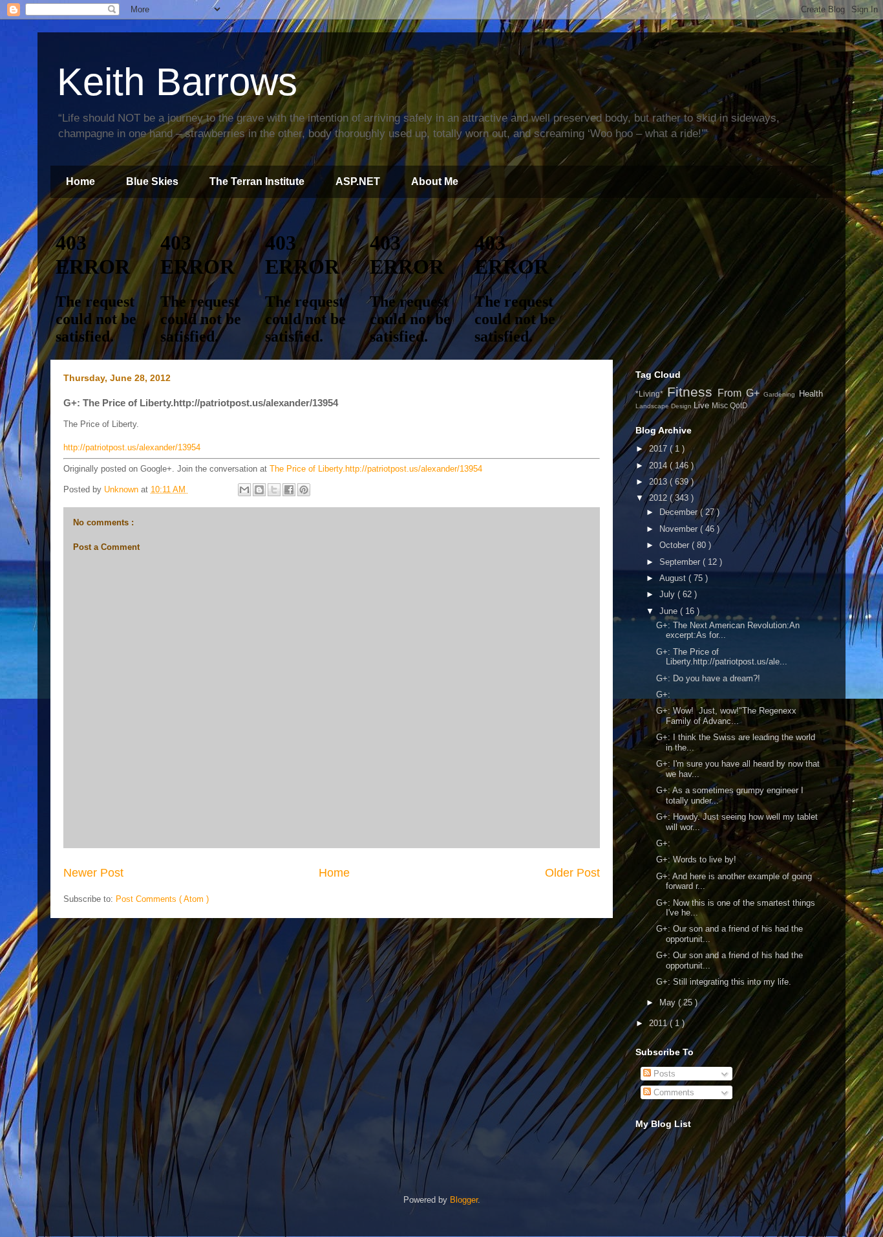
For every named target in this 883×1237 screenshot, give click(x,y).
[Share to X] (274, 489)
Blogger (464, 1200)
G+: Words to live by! (696, 859)
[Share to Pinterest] (303, 489)
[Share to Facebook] (288, 489)
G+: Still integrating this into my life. (726, 982)
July (668, 594)
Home (80, 181)
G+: (663, 694)
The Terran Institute (256, 181)
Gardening (781, 394)
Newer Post (93, 872)
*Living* (651, 393)
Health (811, 394)
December (679, 512)
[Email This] (244, 489)
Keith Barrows (177, 82)
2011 (659, 1023)
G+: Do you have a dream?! (708, 678)
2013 (659, 482)
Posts (663, 1073)
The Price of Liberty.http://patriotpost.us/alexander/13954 (376, 469)
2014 (659, 465)
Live (703, 405)
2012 (659, 498)
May (668, 1002)
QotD (739, 405)
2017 (659, 449)
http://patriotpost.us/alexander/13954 (131, 447)
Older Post (572, 872)
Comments (672, 1092)
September (681, 562)
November (679, 529)
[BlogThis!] (259, 489)
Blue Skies (152, 181)
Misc (721, 405)
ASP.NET (357, 181)
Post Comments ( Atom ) (162, 899)
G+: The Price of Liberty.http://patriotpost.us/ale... (721, 657)
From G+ (740, 393)
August (673, 578)
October (675, 545)
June (669, 611)
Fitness (692, 391)
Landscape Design (664, 406)
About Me (434, 181)
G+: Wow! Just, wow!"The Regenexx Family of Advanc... (726, 716)
